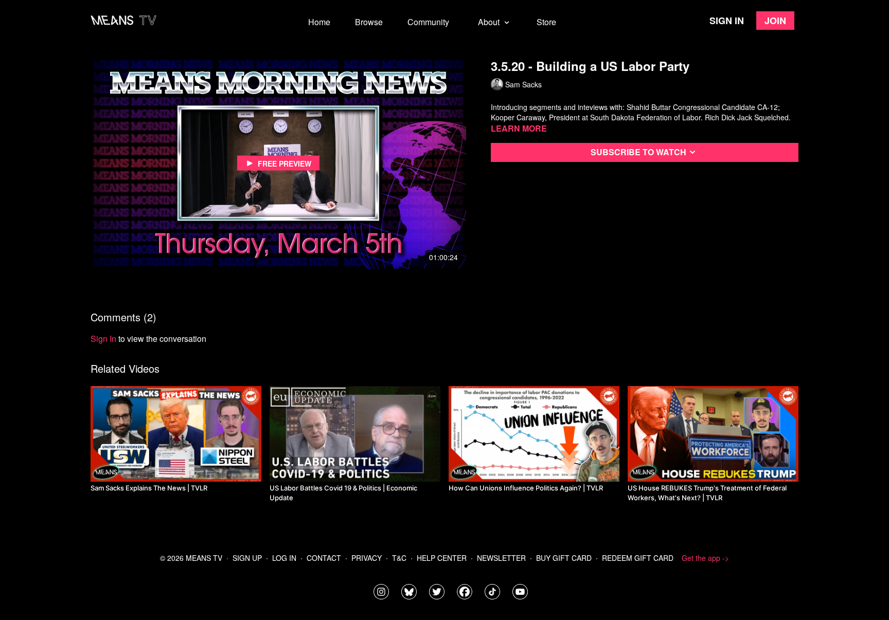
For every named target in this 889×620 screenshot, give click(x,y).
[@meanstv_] (492, 591)
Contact (324, 558)
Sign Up (247, 558)
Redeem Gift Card (637, 558)
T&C (399, 558)
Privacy (366, 558)
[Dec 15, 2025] (713, 434)
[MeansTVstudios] (409, 591)
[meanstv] (464, 591)
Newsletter (501, 558)
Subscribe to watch (638, 152)
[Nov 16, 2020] (355, 434)
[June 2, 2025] (176, 434)
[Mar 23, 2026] (534, 434)
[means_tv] (381, 591)
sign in (103, 338)
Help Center (442, 558)
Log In (284, 558)
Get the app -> (705, 558)
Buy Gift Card (564, 558)
